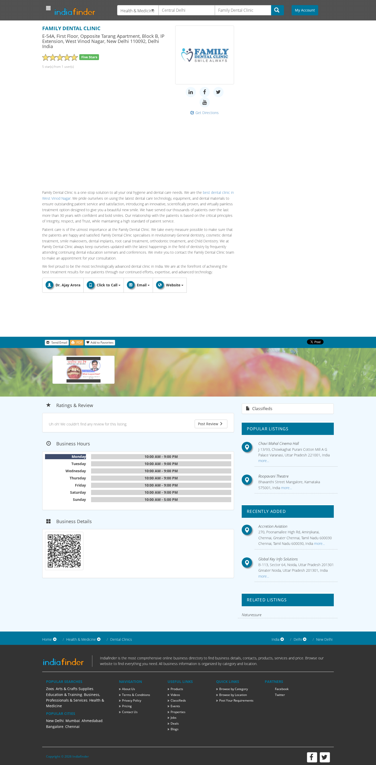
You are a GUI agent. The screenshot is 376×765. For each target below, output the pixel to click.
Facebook (282, 689)
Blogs (175, 729)
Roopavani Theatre (273, 476)
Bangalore (54, 726)
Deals (175, 723)
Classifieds (178, 700)
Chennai (72, 726)
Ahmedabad (92, 720)
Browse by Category (233, 689)
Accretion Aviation (272, 526)
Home (47, 639)
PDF (79, 342)
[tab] (288, 409)
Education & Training (64, 694)
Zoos (50, 688)
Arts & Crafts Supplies (74, 688)
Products (177, 689)
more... (263, 460)
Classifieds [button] (261, 408)
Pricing (127, 706)
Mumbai (72, 720)
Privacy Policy (131, 700)
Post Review (208, 423)
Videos (175, 695)
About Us (128, 689)
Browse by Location (233, 695)
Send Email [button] (59, 342)
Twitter (280, 695)
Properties (178, 712)
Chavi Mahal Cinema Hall (278, 443)
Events (175, 706)
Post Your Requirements (236, 700)
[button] (49, 8)
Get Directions (207, 112)
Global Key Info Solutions (278, 558)
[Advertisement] (138, 151)
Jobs (173, 717)
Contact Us (130, 712)
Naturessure (251, 614)
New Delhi (324, 639)
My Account (305, 10)
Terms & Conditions (136, 695)
